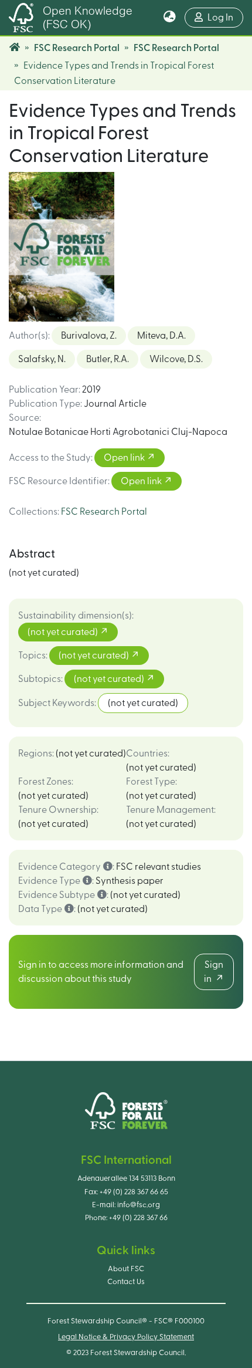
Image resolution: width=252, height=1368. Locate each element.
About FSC (126, 1268)
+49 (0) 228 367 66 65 (134, 1191)
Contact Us (126, 1281)
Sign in (213, 972)
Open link (125, 457)
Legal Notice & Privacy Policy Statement (126, 1336)
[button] (169, 18)
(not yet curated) (64, 632)
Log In (225, 17)
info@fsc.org (138, 1204)
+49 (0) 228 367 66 (138, 1217)
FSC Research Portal (77, 48)
